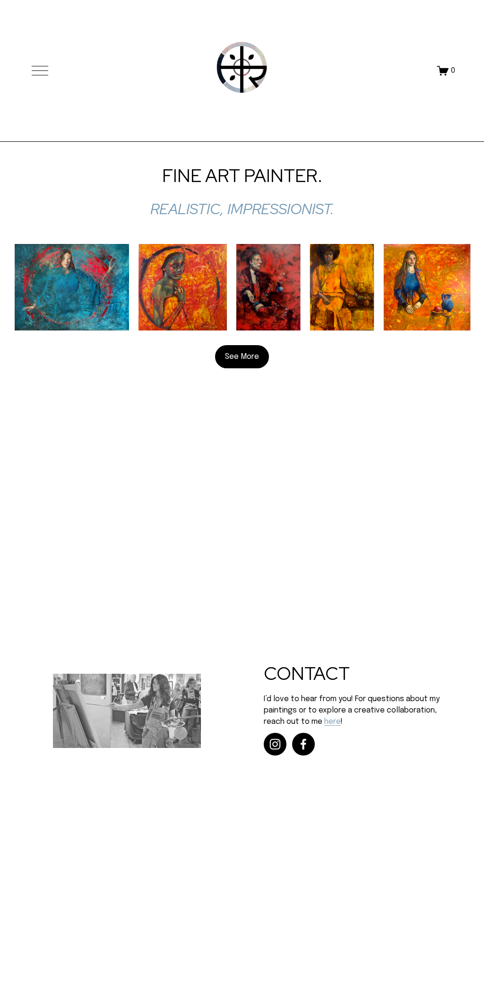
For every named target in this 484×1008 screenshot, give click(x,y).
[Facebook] (303, 744)
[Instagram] (275, 744)
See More (242, 357)
